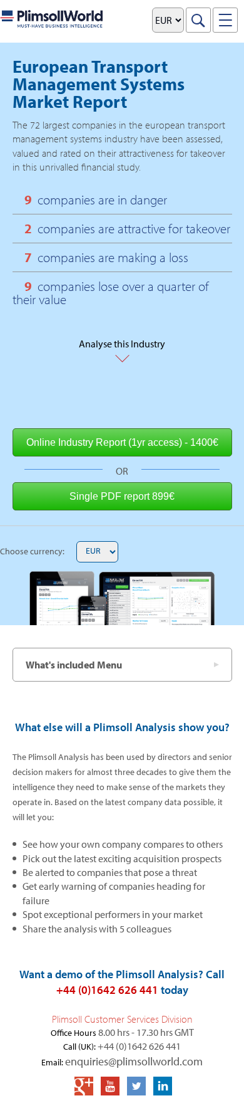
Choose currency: (32, 551)
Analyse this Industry (122, 335)
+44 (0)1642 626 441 (107, 990)
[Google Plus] (83, 1086)
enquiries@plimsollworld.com (134, 1061)
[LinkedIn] (162, 1086)
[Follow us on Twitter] (136, 1086)
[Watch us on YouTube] (110, 1086)
